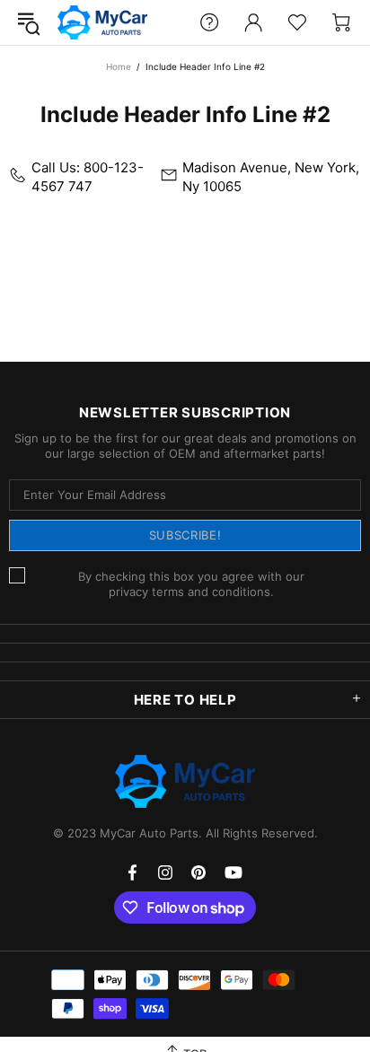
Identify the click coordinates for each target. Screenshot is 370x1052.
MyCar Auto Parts (102, 22)
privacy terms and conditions (189, 591)
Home (118, 66)
